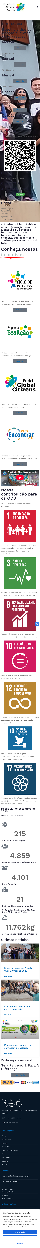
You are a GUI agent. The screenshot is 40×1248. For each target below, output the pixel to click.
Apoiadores (6, 1157)
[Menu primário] (36, 7)
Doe (3, 1154)
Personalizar (20, 1238)
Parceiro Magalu (8, 1192)
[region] (20, 1228)
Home (4, 1136)
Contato (5, 1165)
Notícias (5, 1161)
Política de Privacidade (11, 1123)
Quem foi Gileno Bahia (10, 1150)
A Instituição (6, 1139)
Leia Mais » (8, 976)
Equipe (4, 1143)
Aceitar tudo (20, 1232)
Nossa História (7, 1147)
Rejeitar (20, 1243)
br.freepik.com (7, 1198)
